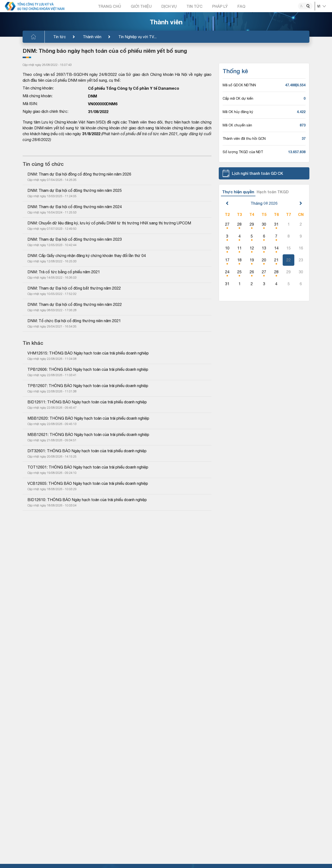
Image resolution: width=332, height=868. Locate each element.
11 (239, 248)
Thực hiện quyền (238, 191)
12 (252, 248)
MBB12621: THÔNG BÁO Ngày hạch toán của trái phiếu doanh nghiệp (88, 434)
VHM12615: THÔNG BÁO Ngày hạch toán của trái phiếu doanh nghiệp (88, 353)
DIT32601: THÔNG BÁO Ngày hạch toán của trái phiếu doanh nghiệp (87, 451)
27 (227, 224)
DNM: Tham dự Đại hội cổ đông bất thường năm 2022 (74, 288)
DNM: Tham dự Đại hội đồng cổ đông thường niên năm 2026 (79, 174)
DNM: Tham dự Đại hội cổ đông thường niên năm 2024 (74, 206)
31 (276, 224)
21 (276, 260)
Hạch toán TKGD (273, 191)
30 (264, 224)
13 (264, 248)
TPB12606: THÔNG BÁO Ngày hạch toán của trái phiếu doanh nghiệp (87, 369)
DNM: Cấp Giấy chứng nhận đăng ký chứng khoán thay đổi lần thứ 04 (86, 255)
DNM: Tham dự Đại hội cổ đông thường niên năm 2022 (74, 304)
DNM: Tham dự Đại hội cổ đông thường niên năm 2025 (74, 190)
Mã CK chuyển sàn (237, 125)
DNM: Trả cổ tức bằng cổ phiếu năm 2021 (63, 272)
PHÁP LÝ (220, 6)
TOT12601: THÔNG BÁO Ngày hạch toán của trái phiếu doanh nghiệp (87, 467)
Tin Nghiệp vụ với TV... (137, 37)
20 (264, 260)
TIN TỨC (194, 6)
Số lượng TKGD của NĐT (243, 152)
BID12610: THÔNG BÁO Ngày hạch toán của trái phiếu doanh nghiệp (87, 499)
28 (239, 224)
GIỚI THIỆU (141, 6)
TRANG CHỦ (109, 6)
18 (239, 260)
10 (227, 248)
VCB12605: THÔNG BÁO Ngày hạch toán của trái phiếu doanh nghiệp (87, 483)
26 (252, 272)
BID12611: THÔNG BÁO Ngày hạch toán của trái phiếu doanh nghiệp (87, 402)
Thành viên (92, 37)
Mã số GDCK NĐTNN (239, 85)
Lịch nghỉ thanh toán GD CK (257, 173)
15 (288, 248)
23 (301, 260)
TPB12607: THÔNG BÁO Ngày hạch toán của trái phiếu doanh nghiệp (87, 385)
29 (252, 224)
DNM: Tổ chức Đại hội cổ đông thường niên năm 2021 (74, 321)
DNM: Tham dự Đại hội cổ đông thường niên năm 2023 (74, 239)
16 (301, 248)
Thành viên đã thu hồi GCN (244, 139)
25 (239, 272)
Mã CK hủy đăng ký (238, 112)
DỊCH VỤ (169, 6)
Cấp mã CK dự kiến (238, 98)
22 (288, 260)
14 (276, 248)
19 (252, 260)
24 (227, 272)
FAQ (241, 6)
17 (227, 260)
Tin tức (59, 37)
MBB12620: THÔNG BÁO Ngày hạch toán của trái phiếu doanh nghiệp (88, 418)
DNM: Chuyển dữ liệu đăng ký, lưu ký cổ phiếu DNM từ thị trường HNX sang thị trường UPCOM (109, 223)
